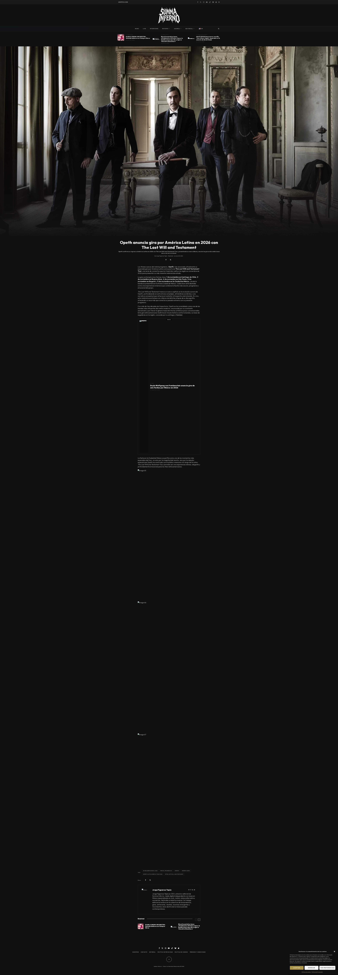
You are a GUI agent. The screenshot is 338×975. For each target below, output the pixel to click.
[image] (121, 37)
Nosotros (135, 952)
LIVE (144, 28)
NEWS (137, 28)
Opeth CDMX (186, 870)
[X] (200, 2)
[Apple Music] (216, 2)
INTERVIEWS (154, 28)
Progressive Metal (202, 34)
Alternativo (166, 34)
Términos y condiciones (198, 952)
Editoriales (130, 34)
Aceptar (296, 968)
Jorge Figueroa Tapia (161, 890)
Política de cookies (306, 972)
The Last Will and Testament (174, 874)
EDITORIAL (189, 28)
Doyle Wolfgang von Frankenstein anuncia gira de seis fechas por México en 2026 (172, 387)
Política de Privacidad (317, 972)
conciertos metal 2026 (151, 870)
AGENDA (177, 28)
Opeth (177, 870)
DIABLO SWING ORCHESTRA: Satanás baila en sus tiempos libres (138, 37)
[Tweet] (170, 259)
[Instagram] (203, 2)
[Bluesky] (213, 2)
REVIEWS (165, 28)
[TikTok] (210, 2)
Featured (170, 256)
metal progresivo (166, 870)
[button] (334, 951)
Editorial (152, 952)
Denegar (311, 968)
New (153, 383)
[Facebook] (197, 2)
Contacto (144, 952)
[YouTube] (206, 2)
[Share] (145, 880)
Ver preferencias (327, 968)
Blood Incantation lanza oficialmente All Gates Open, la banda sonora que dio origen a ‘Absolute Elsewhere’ (172, 39)
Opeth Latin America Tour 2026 (153, 874)
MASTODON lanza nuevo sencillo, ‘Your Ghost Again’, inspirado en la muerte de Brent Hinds (208, 38)
